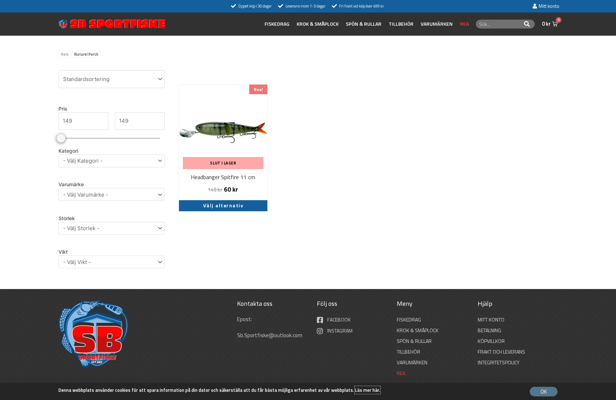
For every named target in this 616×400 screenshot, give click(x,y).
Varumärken (437, 23)
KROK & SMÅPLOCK (318, 23)
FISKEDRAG (277, 23)
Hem (65, 54)
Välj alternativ (223, 205)
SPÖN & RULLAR (363, 23)
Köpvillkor (491, 341)
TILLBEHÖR (401, 23)
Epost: (245, 319)
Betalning (489, 330)
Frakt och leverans (501, 351)
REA (464, 23)
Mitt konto (491, 319)
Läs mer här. (367, 390)
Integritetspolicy (498, 362)
